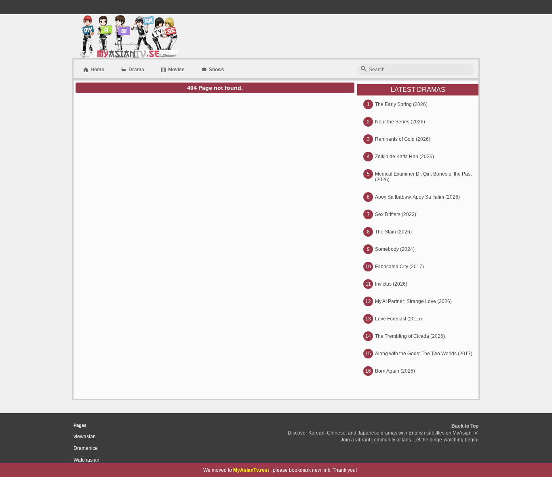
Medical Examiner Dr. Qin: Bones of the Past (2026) (423, 176)
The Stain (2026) (393, 232)
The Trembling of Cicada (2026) (410, 336)
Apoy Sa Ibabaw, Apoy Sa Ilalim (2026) (417, 197)
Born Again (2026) (395, 371)
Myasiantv (128, 36)
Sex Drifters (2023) (395, 214)
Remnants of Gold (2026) (402, 139)
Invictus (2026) (391, 284)
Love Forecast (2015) (398, 319)
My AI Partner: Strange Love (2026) (413, 301)
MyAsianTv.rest (251, 470)
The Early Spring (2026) (401, 104)
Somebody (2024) (395, 249)
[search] (364, 69)
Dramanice (86, 448)
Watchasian (86, 460)
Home (97, 69)
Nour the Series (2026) (400, 122)
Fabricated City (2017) (399, 266)
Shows (216, 69)
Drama (136, 69)
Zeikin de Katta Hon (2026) (404, 156)
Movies (176, 69)
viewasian (85, 436)
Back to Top (464, 426)
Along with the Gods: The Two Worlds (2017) (423, 353)
